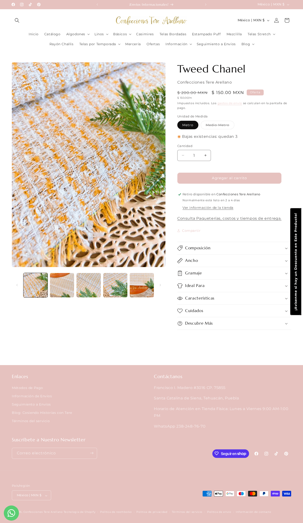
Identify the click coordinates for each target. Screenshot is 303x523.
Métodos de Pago (27, 387)
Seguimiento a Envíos (31, 404)
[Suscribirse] (91, 453)
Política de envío (219, 512)
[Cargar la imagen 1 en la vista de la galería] (35, 285)
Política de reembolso (116, 512)
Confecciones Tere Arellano (43, 512)
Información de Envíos (32, 396)
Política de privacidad (151, 512)
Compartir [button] (191, 230)
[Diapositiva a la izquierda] (17, 285)
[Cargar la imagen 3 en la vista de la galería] (88, 285)
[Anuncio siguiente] (206, 4)
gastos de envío (230, 103)
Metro (187, 125)
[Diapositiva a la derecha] (160, 285)
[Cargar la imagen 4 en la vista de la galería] (115, 285)
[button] (17, 20)
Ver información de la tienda (208, 208)
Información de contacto (253, 512)
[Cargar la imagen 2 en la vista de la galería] (62, 285)
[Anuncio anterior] (97, 4)
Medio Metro (220, 126)
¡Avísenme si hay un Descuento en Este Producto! (296, 261)
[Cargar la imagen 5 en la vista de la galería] (142, 285)
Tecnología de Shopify (80, 512)
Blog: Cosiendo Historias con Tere (42, 413)
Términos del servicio (31, 421)
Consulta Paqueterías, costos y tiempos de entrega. (229, 218)
